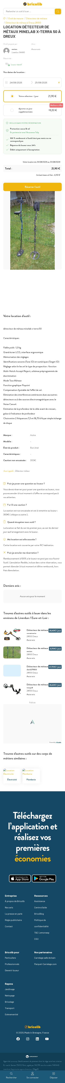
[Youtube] (47, 1039)
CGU (36, 939)
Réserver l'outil (32, 187)
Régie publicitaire (13, 920)
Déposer (54, 1077)
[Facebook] (18, 1039)
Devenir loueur (12, 970)
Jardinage (10, 989)
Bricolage (9, 1001)
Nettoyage (10, 995)
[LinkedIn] (37, 1039)
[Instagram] (27, 1039)
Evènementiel (11, 1014)
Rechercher (11, 1077)
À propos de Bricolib (15, 901)
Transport (9, 1008)
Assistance (39, 901)
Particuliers (10, 957)
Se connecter (33, 1077)
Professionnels (12, 964)
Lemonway (14, 1061)
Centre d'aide (40, 907)
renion (14, 49)
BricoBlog (39, 913)
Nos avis (9, 907)
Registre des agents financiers (21, 1069)
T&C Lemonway (41, 932)
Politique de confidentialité (41, 923)
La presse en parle (13, 913)
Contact (9, 926)
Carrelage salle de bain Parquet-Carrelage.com (45, 960)
